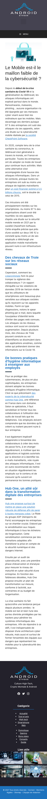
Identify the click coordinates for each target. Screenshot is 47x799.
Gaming (23, 733)
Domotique (23, 730)
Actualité (23, 713)
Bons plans (23, 736)
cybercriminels (12, 276)
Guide (23, 742)
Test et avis (23, 716)
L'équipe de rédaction (31, 792)
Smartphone (23, 722)
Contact (31, 790)
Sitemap (17, 792)
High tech (23, 719)
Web (24, 725)
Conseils (23, 739)
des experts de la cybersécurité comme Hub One (20, 396)
